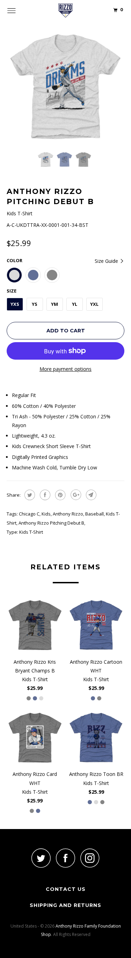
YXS (14, 304)
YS (34, 304)
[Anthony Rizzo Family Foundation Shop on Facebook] (65, 857)
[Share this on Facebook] (44, 495)
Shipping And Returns (65, 905)
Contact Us (66, 889)
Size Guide (107, 261)
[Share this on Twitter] (29, 495)
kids (46, 514)
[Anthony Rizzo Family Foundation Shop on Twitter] (41, 857)
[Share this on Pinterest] (59, 495)
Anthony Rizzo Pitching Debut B (51, 523)
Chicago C (29, 514)
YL (74, 304)
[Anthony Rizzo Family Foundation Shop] (66, 10)
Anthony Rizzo (68, 514)
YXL (94, 304)
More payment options (65, 369)
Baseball (94, 514)
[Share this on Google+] (75, 495)
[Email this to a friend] (90, 495)
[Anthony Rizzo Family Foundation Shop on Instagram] (90, 857)
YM (54, 304)
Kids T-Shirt (31, 532)
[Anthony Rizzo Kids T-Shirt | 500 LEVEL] (66, 87)
